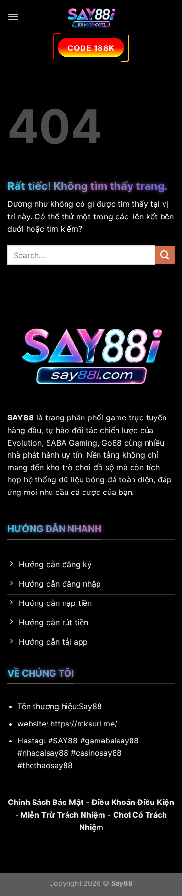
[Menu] (13, 17)
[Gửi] (165, 255)
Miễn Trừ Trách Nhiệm (61, 814)
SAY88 (20, 417)
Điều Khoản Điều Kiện (133, 802)
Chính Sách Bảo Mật (45, 802)
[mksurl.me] (91, 17)
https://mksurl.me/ (83, 723)
